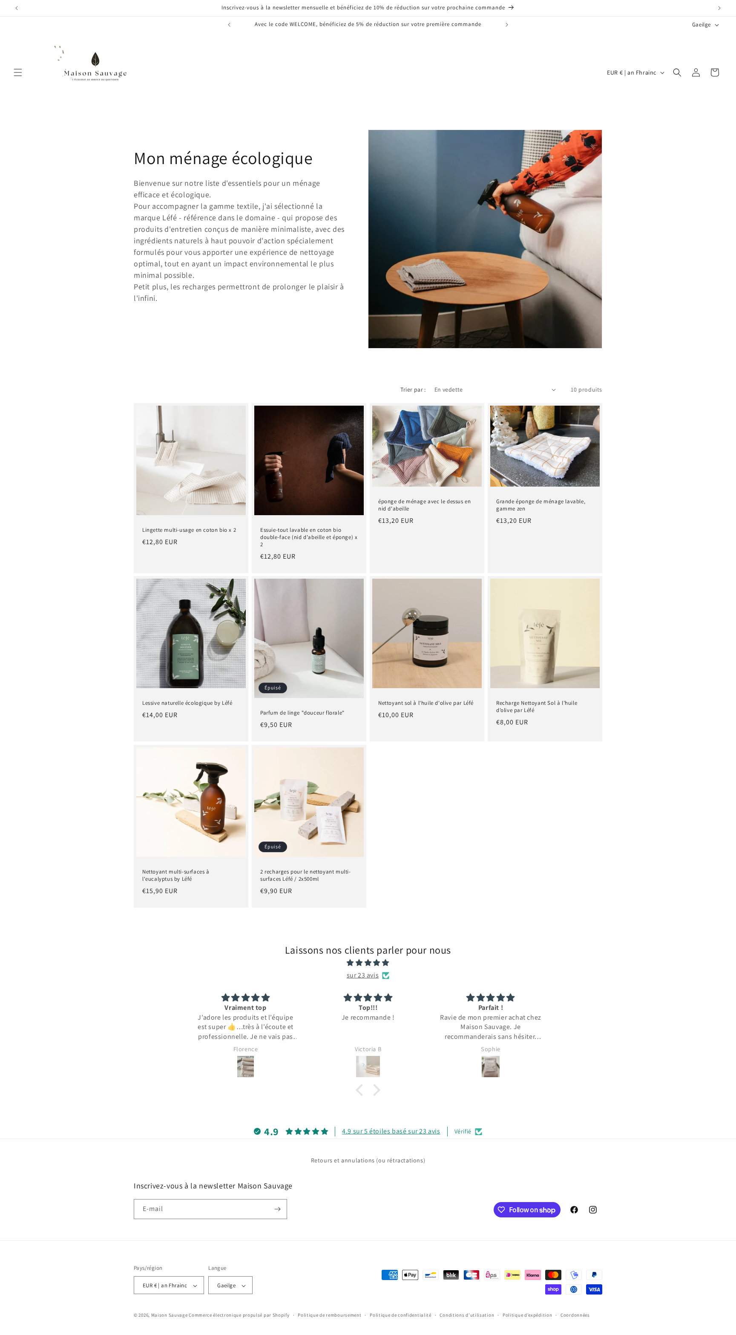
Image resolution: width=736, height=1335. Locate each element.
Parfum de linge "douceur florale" (302, 712)
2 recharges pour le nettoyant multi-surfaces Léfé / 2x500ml (305, 875)
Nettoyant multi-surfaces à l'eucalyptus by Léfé (176, 875)
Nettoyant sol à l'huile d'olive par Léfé (426, 703)
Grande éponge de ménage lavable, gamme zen (540, 505)
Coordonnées (575, 1315)
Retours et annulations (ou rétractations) (368, 1160)
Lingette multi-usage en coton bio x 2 (189, 530)
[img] (368, 963)
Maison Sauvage (169, 1315)
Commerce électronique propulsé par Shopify (239, 1315)
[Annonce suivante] (719, 8)
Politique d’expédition (527, 1315)
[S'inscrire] (277, 1209)
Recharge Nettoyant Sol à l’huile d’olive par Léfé (536, 707)
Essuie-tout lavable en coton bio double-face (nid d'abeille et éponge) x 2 (308, 537)
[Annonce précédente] (16, 8)
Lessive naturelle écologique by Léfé (187, 703)
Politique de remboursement (329, 1315)
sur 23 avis (363, 975)
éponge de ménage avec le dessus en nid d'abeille (424, 505)
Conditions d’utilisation (467, 1315)
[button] (18, 72)
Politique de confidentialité (400, 1315)
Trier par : (413, 389)
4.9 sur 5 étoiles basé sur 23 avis (391, 1131)
